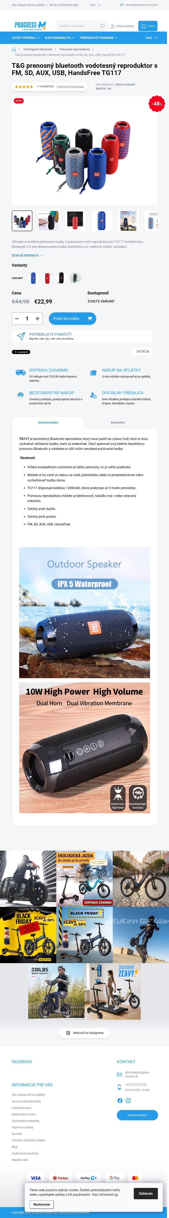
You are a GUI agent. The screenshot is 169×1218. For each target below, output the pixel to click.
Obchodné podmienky (26, 1121)
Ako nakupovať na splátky (28, 5)
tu (116, 1195)
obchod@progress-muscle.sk (137, 1074)
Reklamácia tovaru (24, 1114)
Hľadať (102, 26)
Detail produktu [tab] (48, 422)
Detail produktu (137, 1115)
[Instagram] (128, 1100)
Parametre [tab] (118, 422)
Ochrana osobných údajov (28, 1140)
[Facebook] (120, 1100)
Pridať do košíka (66, 318)
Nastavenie (41, 1204)
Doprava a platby (23, 1127)
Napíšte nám (20, 1160)
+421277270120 (136, 1084)
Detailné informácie (25, 255)
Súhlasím (146, 1194)
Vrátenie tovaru (22, 1108)
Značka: (103, 88)
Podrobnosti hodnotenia (70, 86)
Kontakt (17, 1134)
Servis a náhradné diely (63, 5)
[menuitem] (26, 38)
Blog (15, 1147)
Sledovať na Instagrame (88, 1032)
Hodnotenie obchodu (25, 1153)
